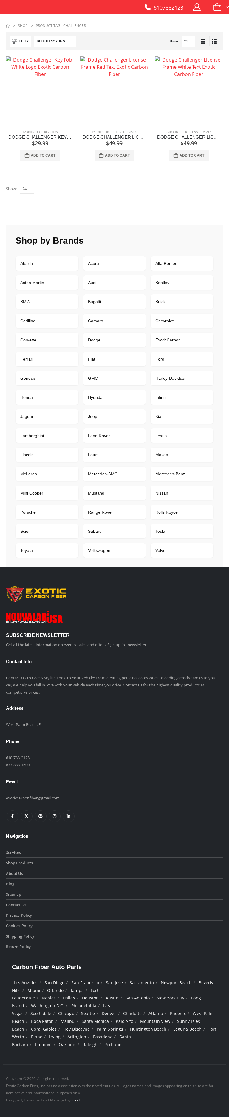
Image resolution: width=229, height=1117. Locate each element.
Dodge (94, 340)
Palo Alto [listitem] (124, 1021)
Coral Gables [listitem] (44, 1029)
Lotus (93, 454)
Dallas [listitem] (69, 998)
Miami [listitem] (33, 990)
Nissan (161, 493)
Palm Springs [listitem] (110, 1029)
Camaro (95, 320)
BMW (25, 301)
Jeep (92, 416)
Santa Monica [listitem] (95, 1021)
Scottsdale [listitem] (40, 1013)
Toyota (26, 550)
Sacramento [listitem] (142, 982)
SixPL (76, 1100)
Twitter (27, 816)
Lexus (161, 435)
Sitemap (13, 894)
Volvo (160, 550)
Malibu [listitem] (68, 1021)
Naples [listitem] (49, 998)
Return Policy (18, 946)
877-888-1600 (18, 764)
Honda (26, 397)
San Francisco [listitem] (85, 982)
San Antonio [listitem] (138, 998)
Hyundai (95, 397)
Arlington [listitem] (76, 1037)
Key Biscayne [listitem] (77, 1029)
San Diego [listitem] (54, 982)
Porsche (28, 512)
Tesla (160, 531)
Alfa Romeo (166, 263)
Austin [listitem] (112, 998)
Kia (158, 416)
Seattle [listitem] (88, 1013)
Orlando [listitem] (55, 990)
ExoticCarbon (168, 340)
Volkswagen (99, 550)
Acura (93, 263)
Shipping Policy (20, 936)
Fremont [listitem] (43, 1044)
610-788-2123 (18, 757)
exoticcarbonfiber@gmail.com (33, 798)
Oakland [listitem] (67, 1044)
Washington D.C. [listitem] (47, 1005)
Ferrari (26, 359)
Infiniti (160, 397)
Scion (25, 531)
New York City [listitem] (170, 998)
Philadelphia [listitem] (84, 1005)
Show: (174, 41)
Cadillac (27, 320)
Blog (10, 883)
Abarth (26, 263)
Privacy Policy (19, 915)
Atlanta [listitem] (155, 1013)
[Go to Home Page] (8, 25)
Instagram (55, 816)
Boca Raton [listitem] (42, 1021)
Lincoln (27, 454)
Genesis (28, 378)
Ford (159, 359)
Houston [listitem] (90, 998)
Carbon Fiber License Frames (114, 132)
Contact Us (16, 904)
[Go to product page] (40, 90)
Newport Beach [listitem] (176, 982)
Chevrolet (164, 320)
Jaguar (26, 416)
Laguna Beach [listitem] (187, 1029)
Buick (160, 301)
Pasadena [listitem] (103, 1037)
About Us (14, 873)
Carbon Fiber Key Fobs (40, 132)
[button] (20, 41)
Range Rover (100, 512)
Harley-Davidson (171, 378)
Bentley (162, 282)
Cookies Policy (19, 925)
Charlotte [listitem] (132, 1013)
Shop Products (19, 863)
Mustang (96, 493)
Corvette (28, 340)
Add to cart (43, 155)
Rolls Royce (166, 512)
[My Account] (197, 7)
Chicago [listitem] (66, 1013)
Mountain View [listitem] (155, 1021)
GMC (93, 378)
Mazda (161, 454)
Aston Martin (32, 282)
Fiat (91, 359)
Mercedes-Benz (170, 473)
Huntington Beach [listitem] (148, 1029)
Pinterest (41, 816)
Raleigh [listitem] (90, 1044)
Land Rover (99, 435)
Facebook (12, 816)
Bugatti (94, 301)
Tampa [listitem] (76, 990)
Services (13, 852)
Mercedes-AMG (103, 473)
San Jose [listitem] (114, 982)
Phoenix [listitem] (178, 1013)
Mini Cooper (31, 493)
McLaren (28, 473)
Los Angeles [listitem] (26, 982)
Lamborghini (32, 435)
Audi (92, 282)
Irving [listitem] (55, 1037)
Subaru (95, 531)
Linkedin (69, 816)
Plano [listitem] (36, 1037)
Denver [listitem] (109, 1013)
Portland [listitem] (113, 1044)
